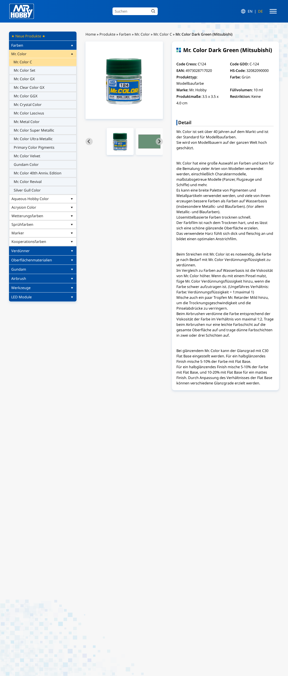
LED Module (21, 297)
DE (260, 11)
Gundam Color (26, 164)
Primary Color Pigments (34, 147)
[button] (120, 141)
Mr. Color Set (24, 70)
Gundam (18, 269)
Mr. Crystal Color (28, 104)
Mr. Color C (23, 61)
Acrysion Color (23, 207)
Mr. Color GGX (25, 96)
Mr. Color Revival (28, 181)
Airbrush (18, 278)
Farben (17, 45)
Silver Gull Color (27, 190)
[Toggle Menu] (273, 11)
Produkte (107, 34)
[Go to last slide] (89, 141)
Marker (17, 233)
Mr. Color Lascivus (29, 113)
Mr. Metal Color (27, 121)
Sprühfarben (22, 224)
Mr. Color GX (24, 78)
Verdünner (20, 250)
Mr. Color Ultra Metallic (33, 138)
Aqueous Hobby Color (30, 198)
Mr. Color (19, 53)
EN (250, 11)
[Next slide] (159, 141)
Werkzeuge (21, 287)
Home (91, 34)
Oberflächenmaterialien (31, 260)
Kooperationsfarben (28, 241)
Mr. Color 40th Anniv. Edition (37, 173)
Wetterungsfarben (27, 215)
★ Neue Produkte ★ (28, 36)
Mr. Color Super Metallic (34, 130)
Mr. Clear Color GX (29, 87)
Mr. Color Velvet (27, 155)
